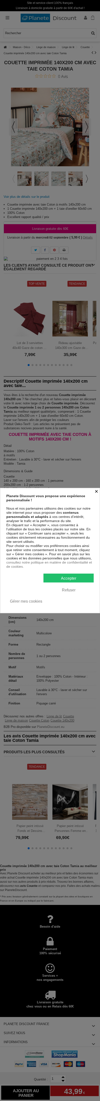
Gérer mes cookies (26, 601)
